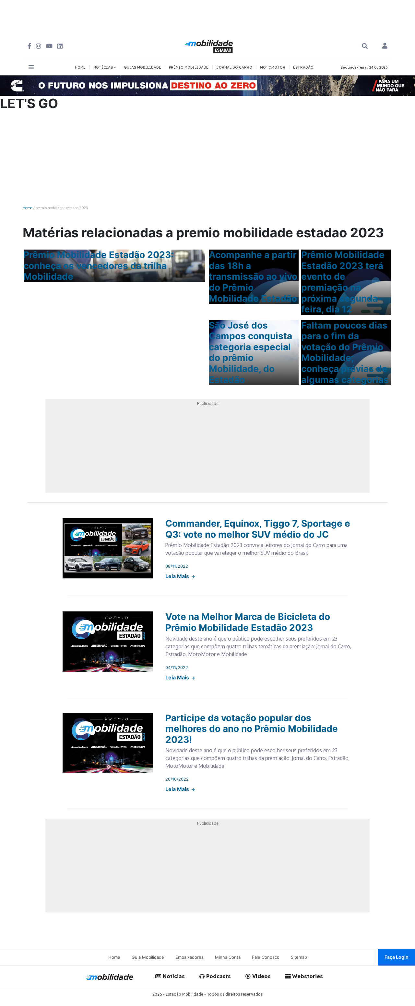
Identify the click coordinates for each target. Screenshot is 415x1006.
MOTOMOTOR (272, 67)
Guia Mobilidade (148, 957)
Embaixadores (189, 957)
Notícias (173, 976)
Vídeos (261, 976)
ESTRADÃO (303, 67)
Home (27, 207)
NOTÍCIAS (103, 67)
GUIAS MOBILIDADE (142, 67)
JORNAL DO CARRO (234, 67)
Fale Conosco (265, 957)
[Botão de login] (384, 46)
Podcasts (218, 976)
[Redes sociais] (29, 46)
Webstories (306, 976)
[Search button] (365, 46)
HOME (80, 67)
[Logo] (209, 45)
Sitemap (299, 957)
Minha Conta (228, 957)
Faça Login (397, 957)
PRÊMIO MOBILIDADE (188, 67)
